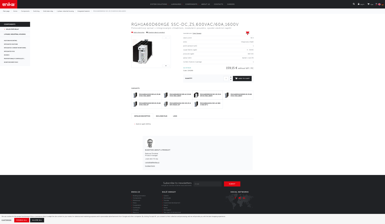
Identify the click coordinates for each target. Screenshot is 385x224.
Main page (6, 11)
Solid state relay (48, 11)
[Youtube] (240, 198)
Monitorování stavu (11, 62)
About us (205, 4)
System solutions (158, 4)
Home (15, 11)
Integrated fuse (9, 51)
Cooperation (137, 205)
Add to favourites (138, 32)
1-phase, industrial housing (65, 11)
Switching (36, 11)
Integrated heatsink (83, 11)
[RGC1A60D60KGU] (142, 52)
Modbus (6, 55)
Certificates (136, 207)
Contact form (150, 166)
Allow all (37, 220)
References (136, 200)
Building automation (139, 196)
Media (165, 207)
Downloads (167, 198)
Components (191, 4)
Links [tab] (175, 116)
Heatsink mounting (10, 40)
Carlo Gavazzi (197, 33)
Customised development (172, 203)
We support (167, 210)
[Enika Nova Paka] (8, 4)
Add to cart (244, 78)
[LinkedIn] (244, 198)
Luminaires (176, 4)
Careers (231, 4)
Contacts (218, 4)
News (134, 203)
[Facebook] (235, 198)
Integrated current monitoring (15, 48)
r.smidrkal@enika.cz (152, 162)
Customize (6, 220)
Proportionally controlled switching (17, 58)
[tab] (142, 116)
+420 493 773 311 (151, 159)
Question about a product (156, 32)
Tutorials (166, 200)
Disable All (21, 220)
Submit (232, 184)
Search (166, 205)
